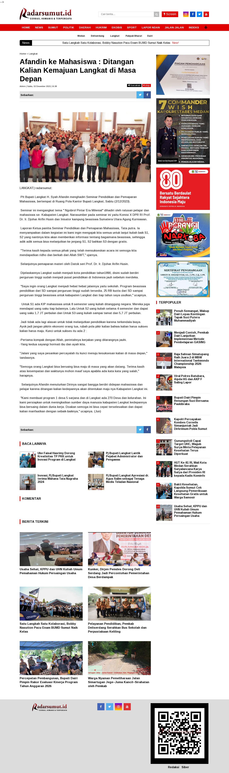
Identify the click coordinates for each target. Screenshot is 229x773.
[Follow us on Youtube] (127, 706)
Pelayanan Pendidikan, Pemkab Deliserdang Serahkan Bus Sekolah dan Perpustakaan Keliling (117, 627)
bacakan (135, 85)
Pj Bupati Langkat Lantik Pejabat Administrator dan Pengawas (124, 456)
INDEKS (194, 27)
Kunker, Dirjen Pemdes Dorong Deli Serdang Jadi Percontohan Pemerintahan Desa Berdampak (118, 573)
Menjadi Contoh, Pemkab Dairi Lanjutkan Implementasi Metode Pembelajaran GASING (191, 337)
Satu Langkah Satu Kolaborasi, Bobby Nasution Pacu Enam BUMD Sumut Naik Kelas (49, 627)
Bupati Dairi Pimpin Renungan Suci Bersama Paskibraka (191, 401)
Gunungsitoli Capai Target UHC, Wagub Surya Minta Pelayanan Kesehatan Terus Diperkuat (190, 447)
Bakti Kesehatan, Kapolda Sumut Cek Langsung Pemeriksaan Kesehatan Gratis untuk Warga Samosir (191, 491)
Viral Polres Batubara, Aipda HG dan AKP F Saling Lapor (189, 379)
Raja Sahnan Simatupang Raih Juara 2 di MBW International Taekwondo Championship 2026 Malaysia (191, 361)
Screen (170, 14)
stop (147, 85)
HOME (26, 27)
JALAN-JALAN (174, 27)
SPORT (132, 27)
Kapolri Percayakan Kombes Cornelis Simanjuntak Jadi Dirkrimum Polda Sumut (190, 424)
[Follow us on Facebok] (100, 706)
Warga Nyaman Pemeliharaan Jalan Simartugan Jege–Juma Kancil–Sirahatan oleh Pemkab (118, 682)
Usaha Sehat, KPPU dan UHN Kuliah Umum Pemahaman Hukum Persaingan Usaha (190, 511)
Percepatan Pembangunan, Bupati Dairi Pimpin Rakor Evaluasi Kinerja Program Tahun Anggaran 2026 (49, 682)
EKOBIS (117, 27)
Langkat (115, 36)
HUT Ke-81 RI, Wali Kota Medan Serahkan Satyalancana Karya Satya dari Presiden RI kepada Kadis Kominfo (190, 469)
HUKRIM (101, 27)
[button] (206, 26)
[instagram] (186, 14)
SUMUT (53, 27)
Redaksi (173, 767)
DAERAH (85, 27)
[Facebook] (147, 94)
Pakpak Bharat (134, 36)
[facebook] (192, 14)
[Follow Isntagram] (118, 706)
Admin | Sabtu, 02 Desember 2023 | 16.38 (38, 86)
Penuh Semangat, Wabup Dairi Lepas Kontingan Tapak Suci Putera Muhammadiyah (191, 315)
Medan (81, 36)
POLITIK (68, 27)
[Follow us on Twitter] (109, 706)
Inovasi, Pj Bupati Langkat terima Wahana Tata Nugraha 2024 (58, 478)
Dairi (150, 36)
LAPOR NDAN (151, 27)
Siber (185, 767)
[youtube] (206, 14)
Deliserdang (97, 36)
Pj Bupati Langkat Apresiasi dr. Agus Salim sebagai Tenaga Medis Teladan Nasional (127, 478)
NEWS (39, 27)
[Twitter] (140, 94)
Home (23, 53)
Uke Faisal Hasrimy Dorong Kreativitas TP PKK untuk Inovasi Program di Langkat (57, 456)
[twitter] (199, 14)
